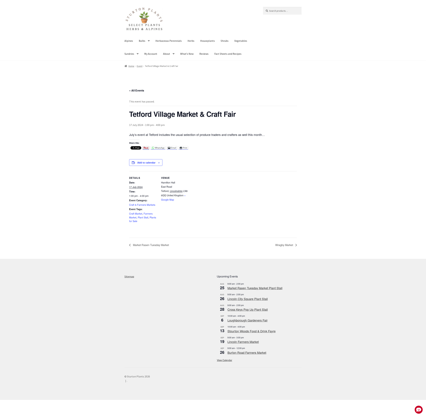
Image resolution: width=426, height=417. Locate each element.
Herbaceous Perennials (168, 40)
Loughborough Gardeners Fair (247, 320)
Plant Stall (143, 217)
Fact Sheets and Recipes (227, 53)
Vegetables (240, 40)
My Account (150, 53)
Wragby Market (284, 245)
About (166, 53)
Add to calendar (146, 162)
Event (139, 66)
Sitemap (129, 276)
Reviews (204, 53)
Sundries (129, 53)
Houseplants (207, 40)
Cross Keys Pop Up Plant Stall (247, 309)
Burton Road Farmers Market (246, 352)
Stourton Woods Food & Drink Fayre (251, 331)
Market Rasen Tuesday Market (150, 245)
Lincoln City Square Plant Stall (247, 299)
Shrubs (224, 40)
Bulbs (142, 40)
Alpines (128, 40)
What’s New (187, 53)
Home (131, 66)
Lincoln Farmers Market (243, 341)
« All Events (136, 90)
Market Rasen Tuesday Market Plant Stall (254, 288)
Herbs (191, 40)
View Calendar (224, 360)
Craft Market (135, 213)
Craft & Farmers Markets (142, 204)
